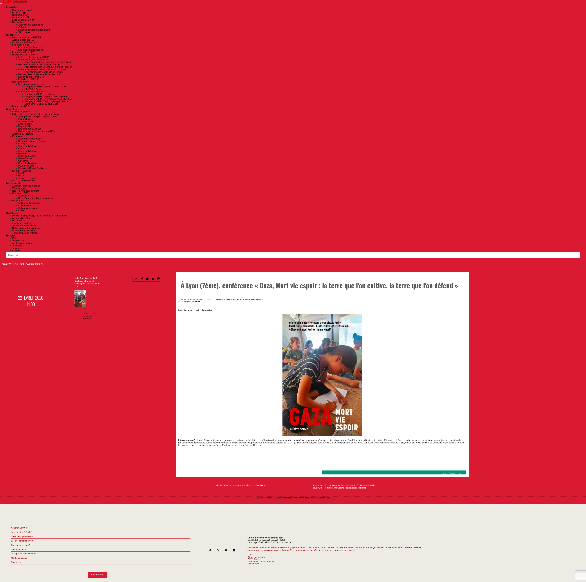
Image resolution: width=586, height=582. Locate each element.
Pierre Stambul (196, 299)
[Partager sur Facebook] (141, 279)
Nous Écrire (253, 564)
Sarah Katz (182, 299)
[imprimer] (158, 279)
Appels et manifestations (247, 299)
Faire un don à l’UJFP (21, 532)
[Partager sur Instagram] (147, 279)
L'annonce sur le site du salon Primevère (90, 316)
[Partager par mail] (152, 279)
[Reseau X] (218, 551)
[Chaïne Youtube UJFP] (226, 551)
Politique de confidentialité (23, 553)
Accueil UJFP (7, 264)
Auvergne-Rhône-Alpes (35, 264)
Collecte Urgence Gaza (22, 536)
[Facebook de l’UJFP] (210, 551)
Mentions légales (19, 558)
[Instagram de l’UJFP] (233, 551)
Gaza (260, 299)
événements (19, 264)
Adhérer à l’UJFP (19, 528)
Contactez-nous (18, 549)
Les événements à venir (22, 541)
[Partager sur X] (136, 279)
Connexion (16, 562)
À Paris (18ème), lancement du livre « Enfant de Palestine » (239, 485)
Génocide (196, 301)
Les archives (97, 574)
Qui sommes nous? (20, 545)
